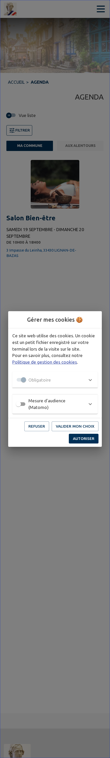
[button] (55, 380)
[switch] (18, 404)
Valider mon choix (75, 426)
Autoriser (83, 438)
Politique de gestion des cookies (44, 362)
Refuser (36, 426)
